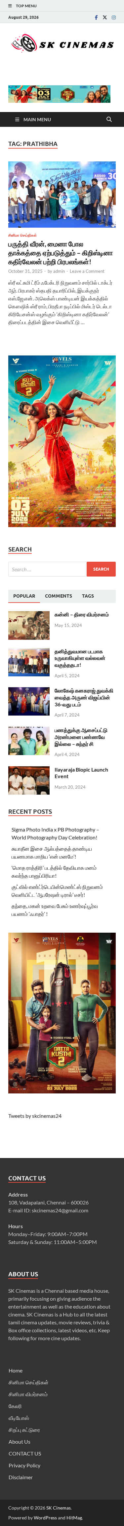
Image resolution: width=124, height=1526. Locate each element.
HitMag (74, 1517)
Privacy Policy (24, 1465)
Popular (24, 596)
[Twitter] (105, 17)
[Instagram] (113, 17)
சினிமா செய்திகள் (22, 235)
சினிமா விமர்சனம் (28, 1394)
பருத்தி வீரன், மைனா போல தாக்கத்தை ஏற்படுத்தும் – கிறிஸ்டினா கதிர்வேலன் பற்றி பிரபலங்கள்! (60, 253)
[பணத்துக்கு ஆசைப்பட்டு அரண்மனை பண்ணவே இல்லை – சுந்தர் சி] (29, 730)
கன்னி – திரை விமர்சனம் (82, 614)
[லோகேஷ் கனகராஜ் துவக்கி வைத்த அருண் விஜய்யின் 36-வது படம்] (29, 691)
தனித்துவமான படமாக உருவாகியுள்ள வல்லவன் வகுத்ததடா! (80, 658)
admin (59, 271)
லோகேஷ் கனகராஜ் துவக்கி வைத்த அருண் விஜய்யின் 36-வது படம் (84, 697)
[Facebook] (96, 17)
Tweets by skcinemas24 (35, 1116)
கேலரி (15, 1406)
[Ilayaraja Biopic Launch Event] (29, 770)
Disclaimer (21, 1477)
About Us (19, 1441)
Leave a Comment (87, 271)
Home (15, 1370)
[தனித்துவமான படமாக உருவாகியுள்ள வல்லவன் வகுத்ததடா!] (29, 652)
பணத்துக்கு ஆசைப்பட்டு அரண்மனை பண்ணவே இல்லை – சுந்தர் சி (81, 737)
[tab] (24, 596)
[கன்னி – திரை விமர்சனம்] (29, 615)
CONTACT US (25, 1453)
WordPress (45, 1517)
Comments (58, 596)
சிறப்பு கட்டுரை (24, 1430)
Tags (88, 596)
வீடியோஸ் (19, 1418)
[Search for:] (62, 569)
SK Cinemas (58, 1508)
